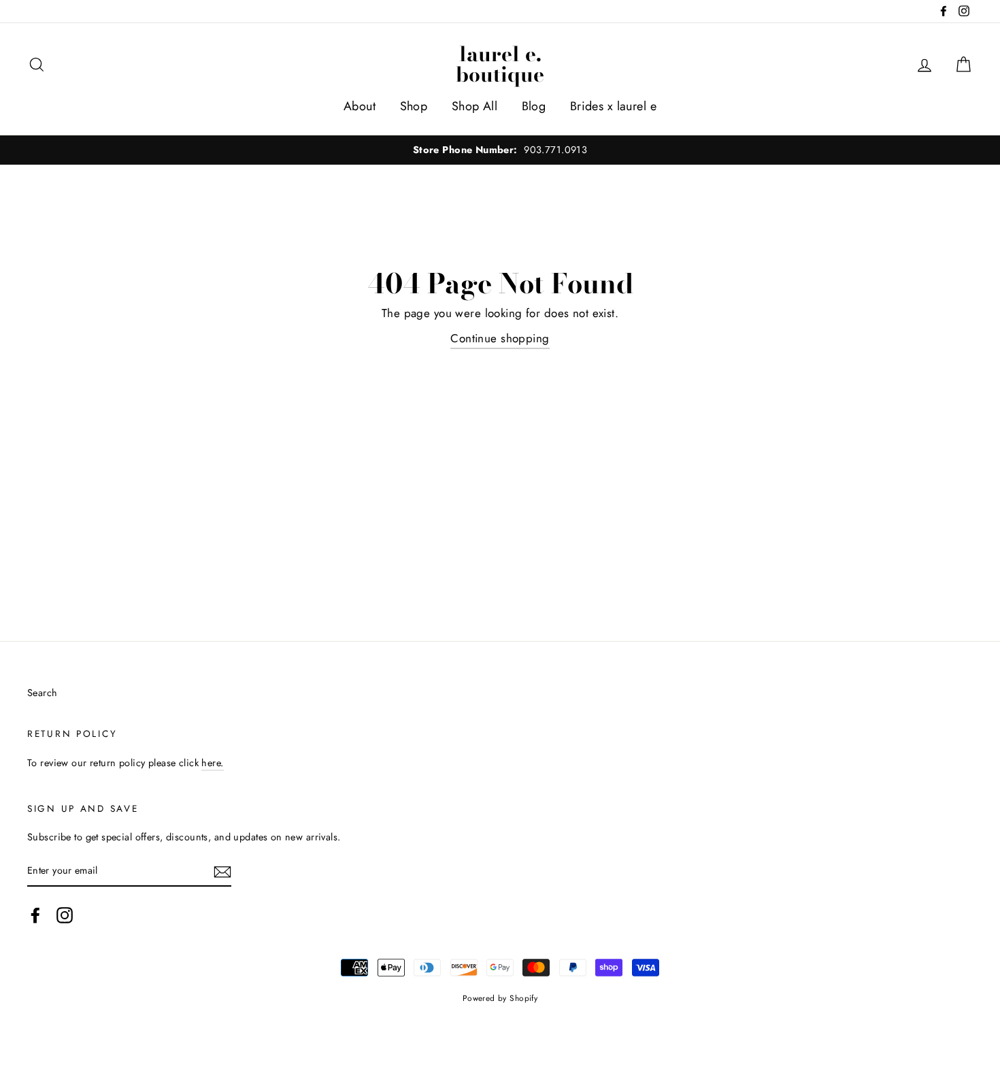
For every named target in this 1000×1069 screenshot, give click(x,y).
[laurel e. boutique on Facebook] (35, 915)
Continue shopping (499, 338)
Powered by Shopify (500, 998)
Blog (534, 106)
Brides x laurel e (613, 106)
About (360, 106)
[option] (500, 150)
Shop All (474, 106)
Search (42, 693)
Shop (414, 106)
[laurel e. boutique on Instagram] (64, 915)
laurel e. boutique (500, 64)
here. (212, 763)
